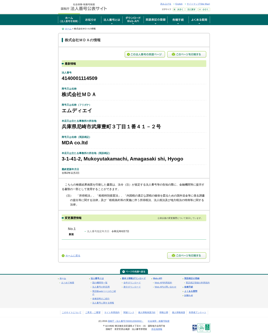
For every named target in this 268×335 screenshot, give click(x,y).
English (179, 4)
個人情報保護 (178, 312)
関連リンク (128, 312)
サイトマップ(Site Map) (198, 4)
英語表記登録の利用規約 (198, 283)
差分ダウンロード (132, 287)
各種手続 (188, 287)
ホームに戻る (72, 255)
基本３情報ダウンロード (134, 278)
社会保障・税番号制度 (159, 321)
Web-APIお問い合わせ (165, 287)
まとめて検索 (67, 283)
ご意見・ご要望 (92, 312)
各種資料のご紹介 (101, 299)
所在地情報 (156, 329)
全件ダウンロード (132, 283)
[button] (90, 19)
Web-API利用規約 (163, 283)
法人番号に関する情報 (103, 303)
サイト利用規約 (112, 312)
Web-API (157, 278)
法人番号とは (97, 278)
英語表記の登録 (191, 278)
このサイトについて (71, 312)
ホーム (68, 28)
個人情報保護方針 (147, 312)
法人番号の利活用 (101, 287)
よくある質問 (190, 291)
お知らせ (188, 295)
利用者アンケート (197, 312)
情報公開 (163, 312)
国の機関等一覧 (99, 283)
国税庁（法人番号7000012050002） (125, 321)
